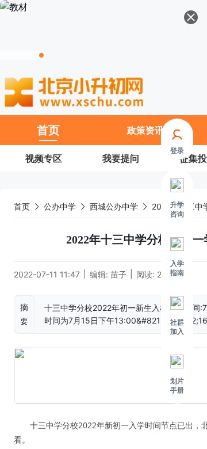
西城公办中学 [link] (114, 206)
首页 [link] (22, 206)
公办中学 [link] (60, 206)
